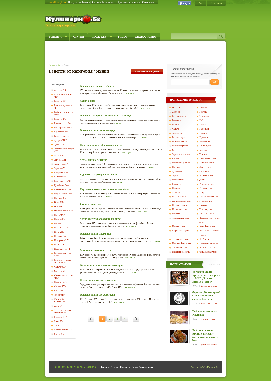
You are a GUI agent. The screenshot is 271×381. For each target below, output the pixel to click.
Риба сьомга (177, 184)
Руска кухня (178, 179)
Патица (57, 219)
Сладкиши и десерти (63, 275)
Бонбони (58, 119)
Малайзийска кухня (181, 252)
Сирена (175, 158)
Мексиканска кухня (208, 196)
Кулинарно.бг (73, 21)
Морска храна (60, 193)
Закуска (57, 159)
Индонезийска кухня (181, 243)
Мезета (202, 124)
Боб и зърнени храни (63, 112)
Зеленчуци (59, 164)
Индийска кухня (207, 184)
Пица (201, 192)
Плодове (58, 236)
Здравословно (145, 36)
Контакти (93, 367)
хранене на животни (208, 243)
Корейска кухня (206, 213)
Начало (52, 65)
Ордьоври (204, 116)
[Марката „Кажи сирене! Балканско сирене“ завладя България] (179, 298)
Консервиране (60, 181)
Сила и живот (148, 2)
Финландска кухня (208, 252)
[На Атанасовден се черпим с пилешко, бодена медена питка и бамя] (179, 336)
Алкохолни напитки (63, 94)
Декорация (177, 171)
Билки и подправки (63, 105)
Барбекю (58, 101)
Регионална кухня (62, 253)
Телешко (203, 154)
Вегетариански (61, 127)
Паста (57, 215)
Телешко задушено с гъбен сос (97, 86)
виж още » (131, 93)
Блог (60, 65)
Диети (202, 179)
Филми (175, 124)
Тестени (203, 107)
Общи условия (62, 367)
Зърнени (58, 168)
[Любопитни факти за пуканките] (179, 317)
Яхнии (57, 334)
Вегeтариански (179, 116)
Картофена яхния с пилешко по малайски (104, 189)
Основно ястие (61, 210)
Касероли (58, 172)
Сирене (57, 271)
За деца (57, 155)
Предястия (59, 249)
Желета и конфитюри (64, 148)
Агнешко (58, 90)
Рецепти (55, 36)
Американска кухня (181, 201)
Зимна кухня (205, 145)
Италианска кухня (207, 158)
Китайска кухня (206, 162)
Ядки (56, 321)
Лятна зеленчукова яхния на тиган (100, 219)
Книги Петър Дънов (57, 2)
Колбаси (58, 176)
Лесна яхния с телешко (93, 159)
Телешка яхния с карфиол (95, 233)
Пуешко (203, 205)
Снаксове (58, 282)
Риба (201, 120)
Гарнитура (59, 131)
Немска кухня (178, 226)
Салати (57, 267)
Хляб (56, 306)
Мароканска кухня (181, 230)
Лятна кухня (205, 167)
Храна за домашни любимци (62, 311)
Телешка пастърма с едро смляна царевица (105, 115)
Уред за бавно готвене (60, 300)
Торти (57, 295)
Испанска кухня (179, 209)
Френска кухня (179, 196)
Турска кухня (205, 209)
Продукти (99, 36)
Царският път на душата (129, 2)
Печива (57, 223)
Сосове (57, 286)
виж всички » (214, 264)
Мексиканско (60, 189)
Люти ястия (204, 141)
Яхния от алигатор (91, 204)
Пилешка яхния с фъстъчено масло (101, 145)
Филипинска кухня (181, 239)
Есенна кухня (205, 188)
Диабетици (204, 239)
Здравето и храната (181, 154)
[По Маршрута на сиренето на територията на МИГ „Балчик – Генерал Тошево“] (179, 277)
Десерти (58, 140)
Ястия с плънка (61, 329)
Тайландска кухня (180, 218)
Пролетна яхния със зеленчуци (98, 280)
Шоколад (58, 317)
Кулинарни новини (209, 286)
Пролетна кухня (179, 205)
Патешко (176, 213)
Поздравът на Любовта (79, 2)
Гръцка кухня (205, 201)
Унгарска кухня (179, 247)
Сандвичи (204, 171)
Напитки (58, 198)
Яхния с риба (87, 100)
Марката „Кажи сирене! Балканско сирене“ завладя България (206, 295)
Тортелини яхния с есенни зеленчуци (101, 265)
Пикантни (58, 227)
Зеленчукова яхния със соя (96, 250)
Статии (78, 36)
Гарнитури (204, 128)
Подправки (59, 240)
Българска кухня (180, 141)
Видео (122, 36)
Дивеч (57, 144)
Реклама (79, 367)
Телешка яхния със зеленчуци (97, 130)
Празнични (59, 244)
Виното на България (208, 247)
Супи (56, 290)
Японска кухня (206, 175)
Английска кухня (207, 226)
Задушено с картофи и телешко (98, 174)
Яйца (56, 325)
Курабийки (59, 185)
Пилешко (203, 133)
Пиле (56, 232)
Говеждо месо (60, 136)
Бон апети (176, 120)
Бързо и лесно (60, 123)
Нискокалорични (180, 145)
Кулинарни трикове (181, 162)
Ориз (56, 202)
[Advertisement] (116, 51)
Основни (58, 206)
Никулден (176, 188)
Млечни (203, 150)
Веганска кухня (179, 137)
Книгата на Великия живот (103, 2)
